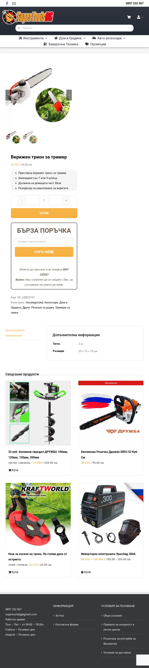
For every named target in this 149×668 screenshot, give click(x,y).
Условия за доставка (117, 652)
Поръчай (42, 252)
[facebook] (7, 3)
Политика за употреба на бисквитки (119, 641)
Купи (44, 213)
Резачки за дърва (42, 307)
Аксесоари (51, 302)
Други (26, 307)
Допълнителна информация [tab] (15, 333)
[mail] (14, 3)
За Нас (59, 615)
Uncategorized (34, 302)
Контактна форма (66, 624)
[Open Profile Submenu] (141, 17)
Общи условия (112, 615)
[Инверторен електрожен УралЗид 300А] (110, 515)
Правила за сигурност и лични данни (118, 627)
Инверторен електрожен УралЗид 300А (108, 554)
